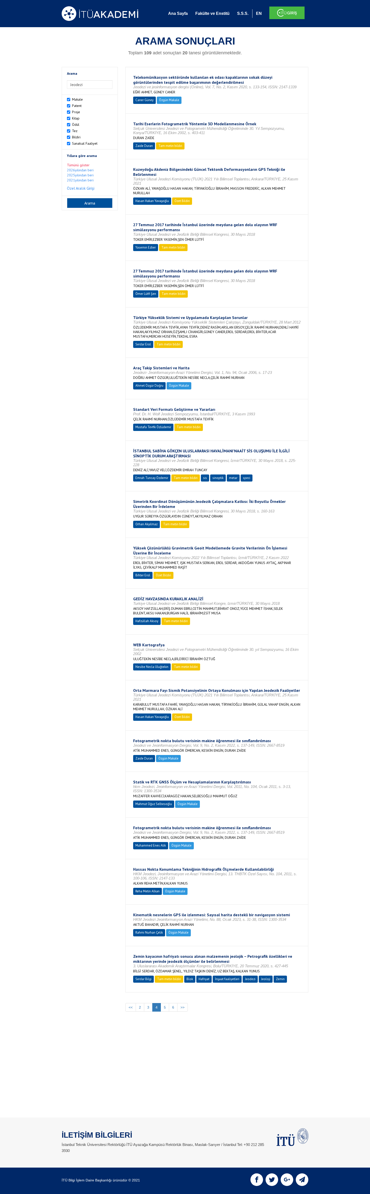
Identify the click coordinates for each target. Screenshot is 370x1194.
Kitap (76, 118)
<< (131, 1007)
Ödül (75, 124)
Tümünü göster (78, 165)
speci (246, 478)
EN (259, 13)
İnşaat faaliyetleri (227, 979)
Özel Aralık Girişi (80, 188)
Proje (76, 112)
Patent (77, 105)
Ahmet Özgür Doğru (149, 385)
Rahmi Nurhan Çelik (149, 932)
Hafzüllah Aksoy (146, 621)
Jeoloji (265, 979)
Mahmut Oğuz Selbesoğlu (153, 804)
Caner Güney (144, 100)
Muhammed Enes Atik (150, 845)
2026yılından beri (80, 170)
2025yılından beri (80, 175)
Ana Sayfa (178, 13)
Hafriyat (204, 979)
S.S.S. (242, 13)
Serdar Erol (143, 344)
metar (233, 478)
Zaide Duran (144, 146)
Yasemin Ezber (145, 247)
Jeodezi (250, 979)
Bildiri (76, 137)
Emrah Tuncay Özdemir (151, 478)
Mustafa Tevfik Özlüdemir (153, 427)
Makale (77, 99)
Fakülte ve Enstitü (212, 13)
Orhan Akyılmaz (146, 524)
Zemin (280, 979)
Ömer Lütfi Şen (145, 294)
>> (182, 1007)
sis (205, 478)
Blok (190, 979)
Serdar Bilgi (143, 979)
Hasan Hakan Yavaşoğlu (152, 201)
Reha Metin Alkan (147, 891)
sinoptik (218, 478)
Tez (75, 131)
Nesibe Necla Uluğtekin (151, 667)
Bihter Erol (142, 575)
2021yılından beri (80, 180)
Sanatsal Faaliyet (84, 143)
